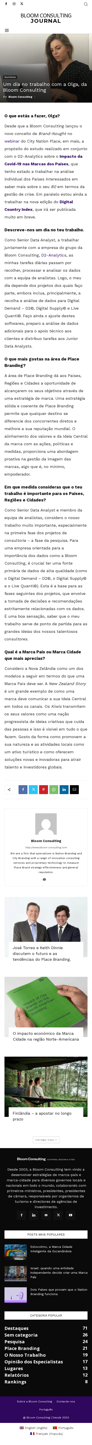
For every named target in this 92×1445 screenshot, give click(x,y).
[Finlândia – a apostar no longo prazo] (46, 1087)
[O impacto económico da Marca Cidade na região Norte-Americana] (46, 1007)
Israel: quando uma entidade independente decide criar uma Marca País (59, 1272)
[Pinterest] (43, 789)
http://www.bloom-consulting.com (46, 847)
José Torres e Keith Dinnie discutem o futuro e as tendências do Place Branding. (42, 953)
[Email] (74, 789)
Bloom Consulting (20, 96)
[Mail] (46, 879)
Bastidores (10, 77)
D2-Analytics (53, 255)
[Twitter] (22, 4)
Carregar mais (44, 1139)
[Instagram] (14, 4)
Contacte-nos (65, 1401)
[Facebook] (6, 4)
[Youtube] (70, 1215)
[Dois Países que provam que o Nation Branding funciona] (15, 1295)
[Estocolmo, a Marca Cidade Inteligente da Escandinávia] (15, 1252)
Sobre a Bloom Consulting (34, 1401)
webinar (12, 141)
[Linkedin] (64, 789)
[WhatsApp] (53, 789)
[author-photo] (46, 834)
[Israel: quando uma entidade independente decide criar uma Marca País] (15, 1273)
